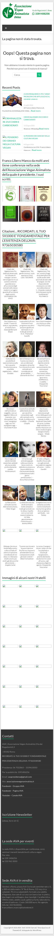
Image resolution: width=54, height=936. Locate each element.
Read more (35, 111)
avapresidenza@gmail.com (20, 777)
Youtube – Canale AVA (12, 795)
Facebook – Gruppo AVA (13, 786)
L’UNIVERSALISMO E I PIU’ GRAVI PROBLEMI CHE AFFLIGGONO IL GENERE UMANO (37, 96)
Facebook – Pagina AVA (12, 790)
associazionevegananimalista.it (20, 781)
